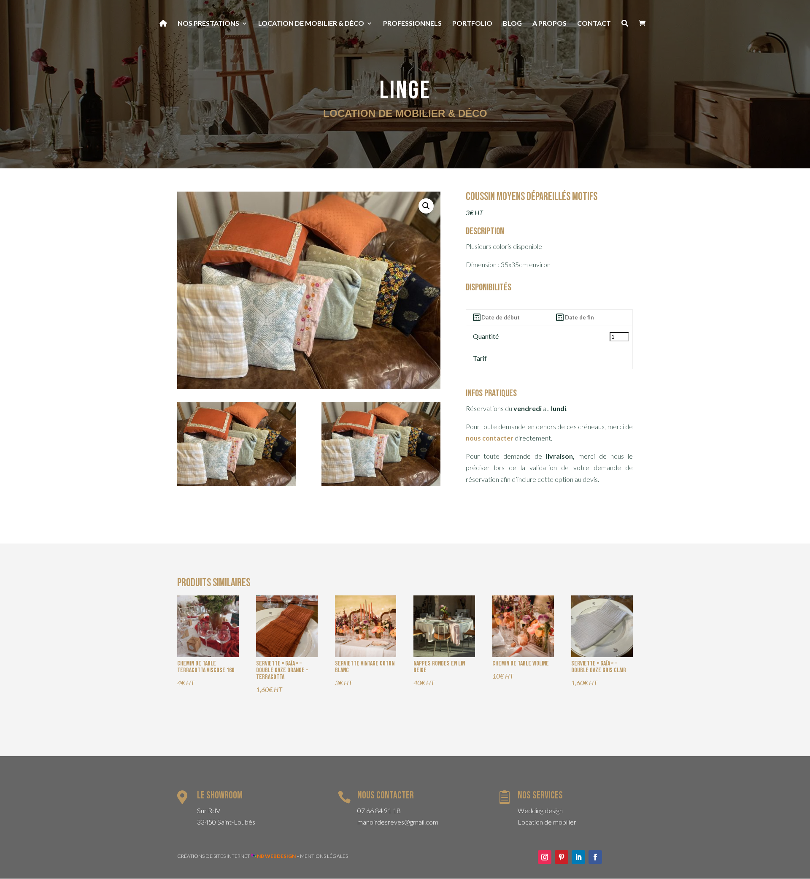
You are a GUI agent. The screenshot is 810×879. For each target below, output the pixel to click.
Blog (512, 23)
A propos (549, 23)
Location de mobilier (547, 822)
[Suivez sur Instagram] (544, 857)
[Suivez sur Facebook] (595, 857)
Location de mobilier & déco (311, 23)
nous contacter (489, 438)
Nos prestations (208, 23)
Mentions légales (324, 856)
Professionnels (412, 23)
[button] (426, 206)
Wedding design (540, 810)
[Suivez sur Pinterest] (561, 857)
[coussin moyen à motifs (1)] (236, 483)
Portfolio (472, 23)
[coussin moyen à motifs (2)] (380, 483)
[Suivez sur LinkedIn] (578, 857)
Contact (594, 23)
